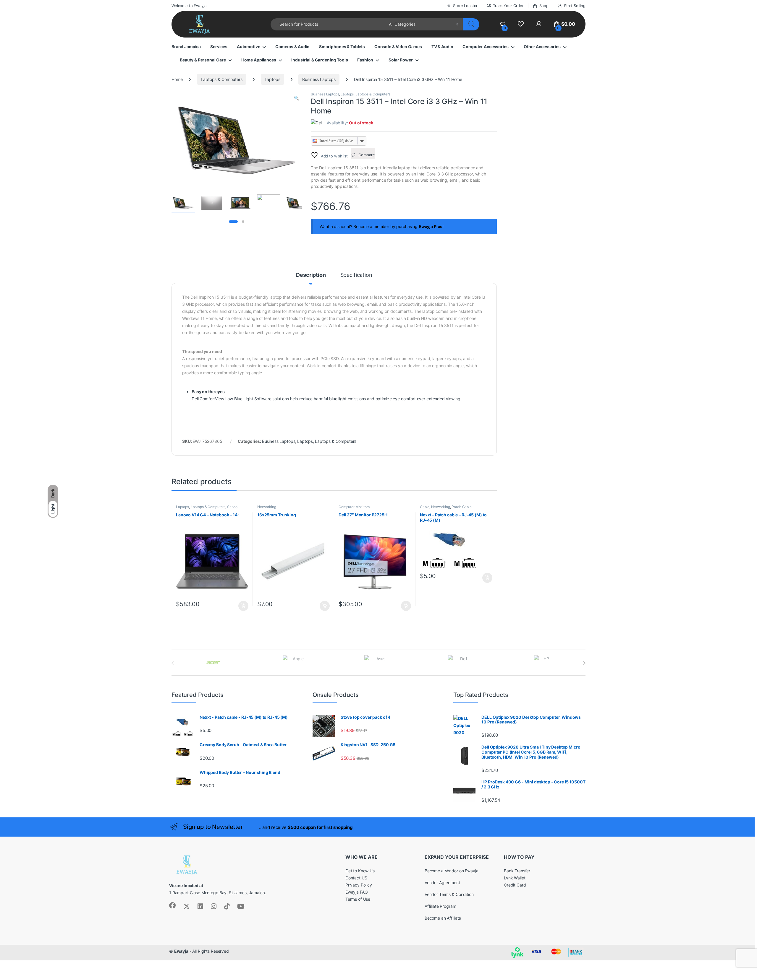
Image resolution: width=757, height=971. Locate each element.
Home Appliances (258, 59)
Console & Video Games (398, 46)
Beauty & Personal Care (203, 59)
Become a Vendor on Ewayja (451, 870)
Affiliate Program (440, 906)
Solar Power (401, 59)
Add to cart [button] (243, 606)
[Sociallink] (172, 905)
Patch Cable (461, 507)
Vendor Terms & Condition (449, 894)
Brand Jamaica (186, 46)
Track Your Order (508, 5)
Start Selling (574, 5)
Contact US (356, 877)
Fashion (365, 59)
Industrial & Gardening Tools (319, 59)
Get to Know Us (360, 870)
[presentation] (584, 663)
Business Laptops (319, 79)
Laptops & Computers (221, 79)
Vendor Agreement (442, 882)
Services (218, 46)
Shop (544, 5)
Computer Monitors (354, 507)
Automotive (248, 46)
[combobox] (328, 24)
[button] (296, 98)
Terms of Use (357, 899)
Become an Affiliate (443, 917)
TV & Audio (442, 46)
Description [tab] (311, 275)
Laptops (272, 79)
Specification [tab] (356, 275)
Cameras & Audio (292, 46)
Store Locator (465, 5)
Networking (266, 507)
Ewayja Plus (430, 226)
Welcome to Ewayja (189, 5)
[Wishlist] (520, 24)
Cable (424, 507)
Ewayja (181, 951)
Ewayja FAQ (356, 891)
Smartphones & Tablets (342, 46)
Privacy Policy (358, 884)
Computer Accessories (485, 46)
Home (177, 79)
